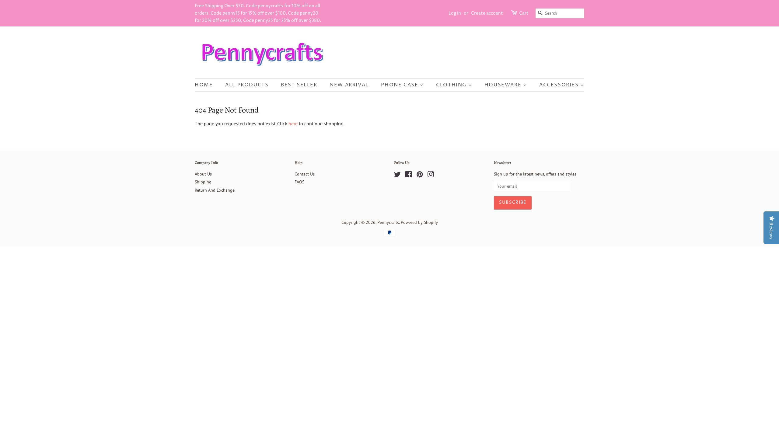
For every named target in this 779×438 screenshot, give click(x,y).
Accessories (559, 85)
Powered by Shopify (419, 222)
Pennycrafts (388, 222)
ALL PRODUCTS (246, 85)
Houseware (503, 85)
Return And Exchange (215, 190)
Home (204, 85)
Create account (487, 13)
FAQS (299, 182)
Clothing (452, 85)
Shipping (203, 182)
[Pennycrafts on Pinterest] (419, 175)
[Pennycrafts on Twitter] (397, 175)
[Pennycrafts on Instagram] (430, 175)
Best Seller (299, 85)
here (293, 123)
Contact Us (305, 174)
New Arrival (349, 85)
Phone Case (400, 85)
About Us (203, 174)
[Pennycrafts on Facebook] (408, 175)
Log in (455, 13)
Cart (524, 13)
